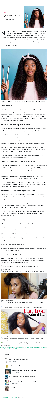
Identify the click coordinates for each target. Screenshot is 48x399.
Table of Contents (10, 46)
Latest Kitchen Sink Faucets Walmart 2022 (18, 359)
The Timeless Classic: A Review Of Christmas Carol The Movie (23, 376)
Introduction (13, 387)
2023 (5, 12)
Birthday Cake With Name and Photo (10, 397)
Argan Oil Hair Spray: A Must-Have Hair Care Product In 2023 (24, 365)
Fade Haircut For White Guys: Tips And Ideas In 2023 (24, 370)
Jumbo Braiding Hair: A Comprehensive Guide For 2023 (23, 381)
